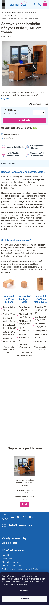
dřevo (26, 393)
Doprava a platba (9, 543)
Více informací (20, 584)
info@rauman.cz (20, 525)
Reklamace (7, 558)
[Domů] (2, 12)
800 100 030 (21, 517)
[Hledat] (33, 4)
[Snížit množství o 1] (40, 112)
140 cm (27, 430)
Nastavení (24, 591)
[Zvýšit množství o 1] (43, 112)
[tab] (9, 163)
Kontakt (5, 555)
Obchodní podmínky (11, 562)
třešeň (27, 382)
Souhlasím (24, 599)
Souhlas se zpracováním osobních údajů (20, 569)
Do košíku (25, 120)
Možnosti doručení (40, 104)
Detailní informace (24, 98)
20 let (26, 388)
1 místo (27, 398)
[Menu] (3, 4)
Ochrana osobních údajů (13, 565)
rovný (26, 403)
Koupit (24, 504)
